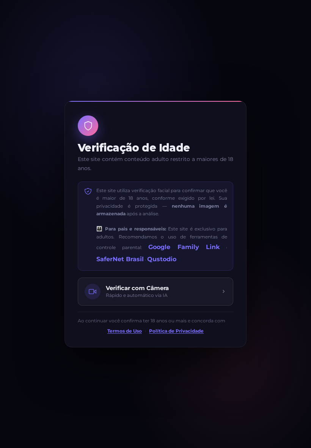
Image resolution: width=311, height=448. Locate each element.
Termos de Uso (124, 331)
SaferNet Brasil (120, 259)
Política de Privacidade (176, 331)
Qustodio (161, 259)
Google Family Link (184, 247)
